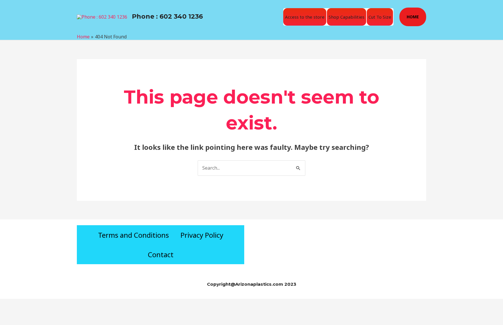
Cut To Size (380, 17)
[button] (412, 17)
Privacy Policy (201, 235)
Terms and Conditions (133, 235)
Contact (160, 254)
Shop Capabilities (346, 17)
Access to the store (305, 17)
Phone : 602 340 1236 (167, 16)
